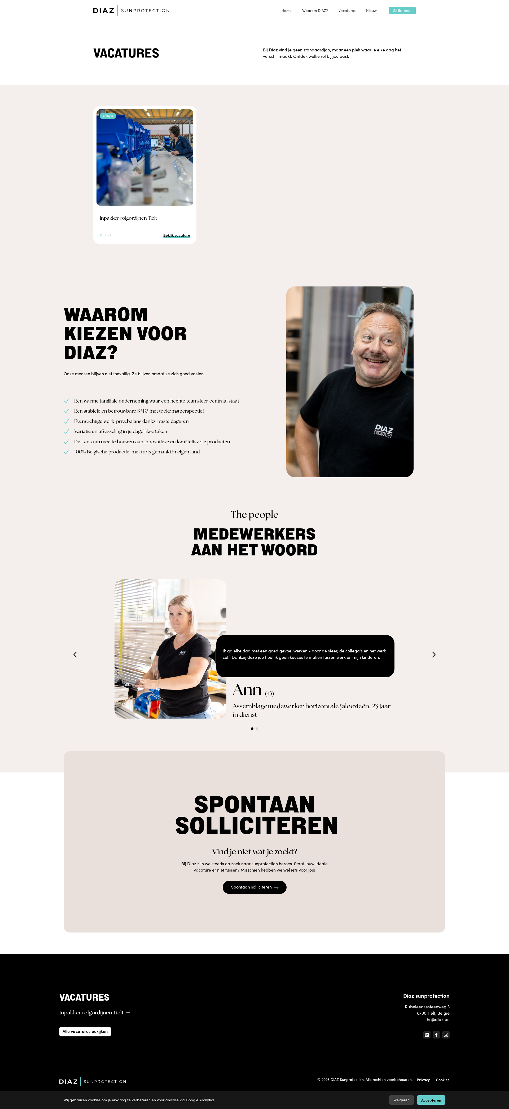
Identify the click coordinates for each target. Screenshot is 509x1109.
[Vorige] (75, 654)
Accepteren (431, 1100)
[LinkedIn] (427, 1035)
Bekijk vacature (176, 235)
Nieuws (372, 10)
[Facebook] (436, 1035)
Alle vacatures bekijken (85, 1031)
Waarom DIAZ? (315, 10)
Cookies (443, 1079)
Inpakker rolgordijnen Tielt (128, 218)
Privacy (423, 1079)
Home (287, 10)
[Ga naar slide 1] (252, 728)
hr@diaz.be (438, 1019)
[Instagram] (446, 1035)
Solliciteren (402, 10)
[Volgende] (433, 654)
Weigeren (401, 1099)
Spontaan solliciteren (251, 887)
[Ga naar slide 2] (257, 728)
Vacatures (347, 10)
